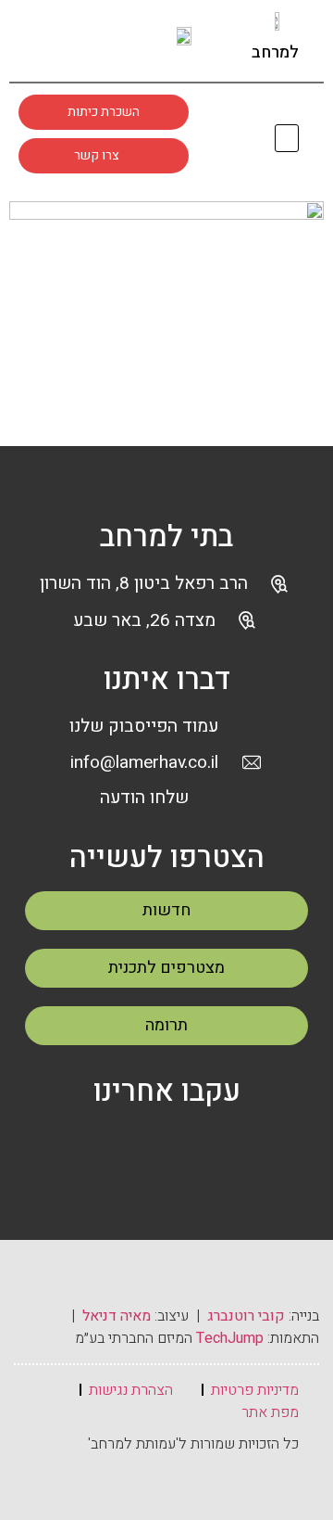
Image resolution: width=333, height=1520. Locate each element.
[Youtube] (118, 39)
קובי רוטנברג (246, 1316)
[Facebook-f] (48, 39)
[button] (287, 138)
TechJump (230, 1338)
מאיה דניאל (116, 1316)
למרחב (275, 52)
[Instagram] (83, 39)
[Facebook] (123, 1144)
